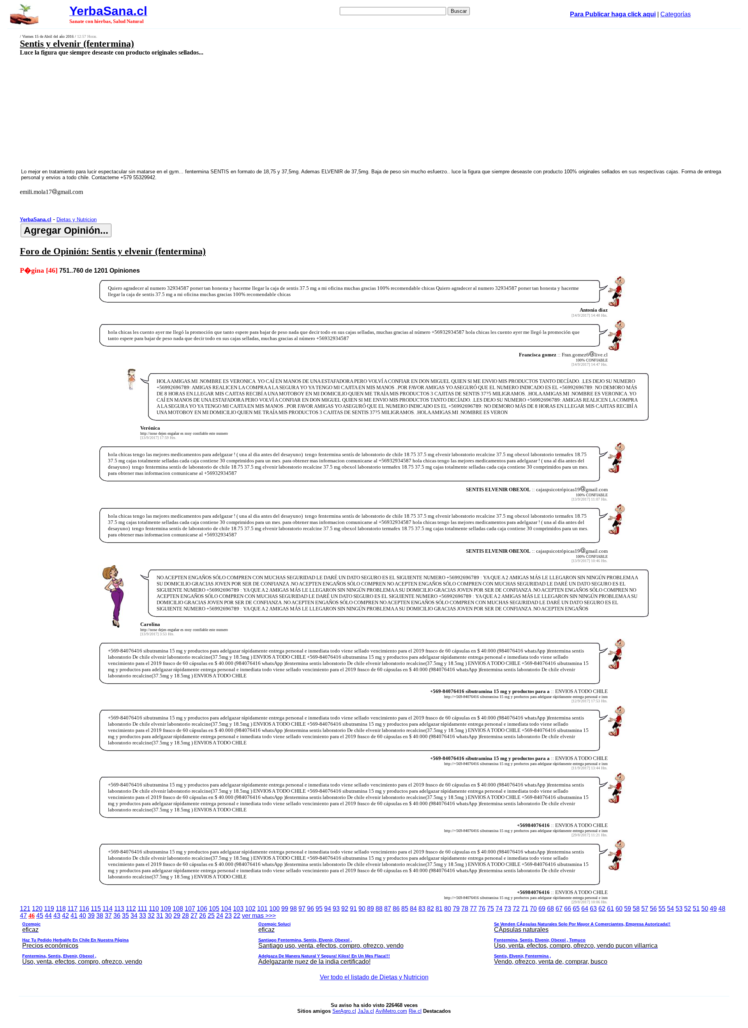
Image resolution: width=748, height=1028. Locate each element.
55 (661, 908)
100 (274, 908)
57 (644, 908)
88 (379, 908)
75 (490, 908)
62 (601, 908)
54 (670, 908)
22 (236, 915)
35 (125, 915)
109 (166, 908)
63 (593, 908)
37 (108, 915)
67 (559, 908)
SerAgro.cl (344, 1011)
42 (65, 915)
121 (25, 908)
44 (48, 915)
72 (516, 908)
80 (447, 908)
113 (119, 908)
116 (84, 908)
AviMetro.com (391, 1011)
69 (541, 908)
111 (142, 908)
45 (39, 915)
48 (721, 908)
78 (464, 908)
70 (533, 908)
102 (250, 908)
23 (228, 915)
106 (202, 908)
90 (361, 908)
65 (576, 908)
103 (238, 908)
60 (619, 908)
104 (226, 908)
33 (142, 915)
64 (584, 908)
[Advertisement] (277, 111)
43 (56, 915)
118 (61, 908)
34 (134, 915)
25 (211, 915)
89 (370, 908)
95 (319, 908)
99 (284, 908)
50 (704, 908)
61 (610, 908)
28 (185, 915)
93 (336, 908)
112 (131, 908)
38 (99, 915)
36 (116, 915)
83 (421, 908)
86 (396, 908)
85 (404, 908)
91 (353, 908)
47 (23, 915)
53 (679, 908)
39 (91, 915)
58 (636, 908)
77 (473, 908)
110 (154, 908)
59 (627, 908)
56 (653, 908)
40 (82, 915)
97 (301, 908)
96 (310, 908)
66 (567, 908)
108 (178, 908)
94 (327, 908)
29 (176, 915)
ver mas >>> (346, 938)
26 (202, 915)
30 (168, 915)
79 (456, 908)
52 (687, 908)
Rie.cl (415, 1011)
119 (49, 908)
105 (214, 908)
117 (72, 908)
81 (439, 908)
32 (151, 915)
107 (190, 908)
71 (524, 908)
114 (107, 908)
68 (550, 908)
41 (74, 915)
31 (159, 915)
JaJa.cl (366, 1011)
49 (713, 908)
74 (499, 908)
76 (481, 908)
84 (413, 908)
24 (219, 915)
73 (507, 908)
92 (344, 908)
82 (430, 908)
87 (387, 908)
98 (293, 908)
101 (262, 908)
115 (96, 908)
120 (37, 908)
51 (696, 908)
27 (194, 915)
